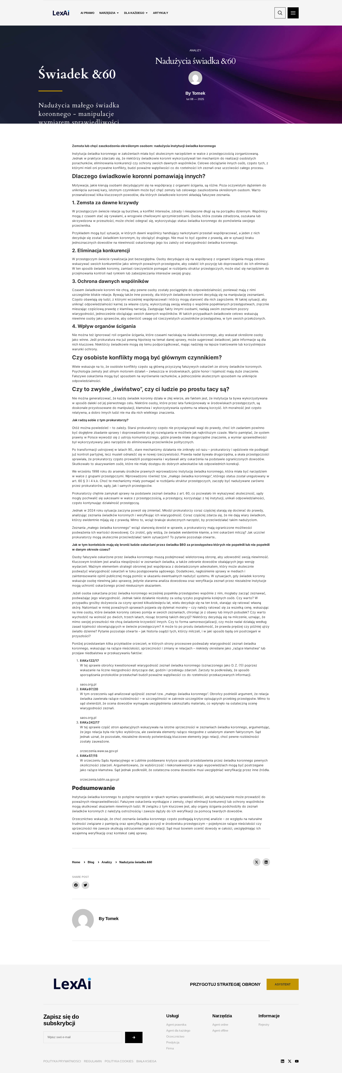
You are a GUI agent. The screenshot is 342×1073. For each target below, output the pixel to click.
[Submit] (133, 1037)
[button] (256, 862)
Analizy (195, 50)
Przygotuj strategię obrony (225, 984)
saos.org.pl (88, 684)
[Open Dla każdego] (146, 12)
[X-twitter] (290, 1061)
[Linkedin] (282, 1061)
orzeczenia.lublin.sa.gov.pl (99, 779)
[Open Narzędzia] (117, 12)
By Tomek (109, 918)
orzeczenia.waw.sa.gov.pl (99, 751)
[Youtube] (297, 1061)
